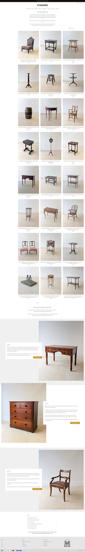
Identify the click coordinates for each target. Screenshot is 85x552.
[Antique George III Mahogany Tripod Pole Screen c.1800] (50, 146)
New (48, 8)
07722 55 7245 (45, 543)
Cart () (80, 3)
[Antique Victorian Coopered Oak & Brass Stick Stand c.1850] (28, 112)
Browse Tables (37, 357)
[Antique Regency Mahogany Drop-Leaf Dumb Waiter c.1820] (73, 79)
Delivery (23, 543)
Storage (35, 8)
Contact (57, 8)
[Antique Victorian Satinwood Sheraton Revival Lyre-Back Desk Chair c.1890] (73, 112)
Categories (44, 8)
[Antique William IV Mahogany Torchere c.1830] (28, 79)
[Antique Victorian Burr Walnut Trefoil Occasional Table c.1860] (73, 247)
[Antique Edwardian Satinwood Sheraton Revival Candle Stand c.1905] (50, 281)
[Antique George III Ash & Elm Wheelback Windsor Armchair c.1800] (73, 213)
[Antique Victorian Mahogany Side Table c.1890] (73, 180)
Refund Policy (24, 544)
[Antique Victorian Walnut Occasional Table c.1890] (73, 146)
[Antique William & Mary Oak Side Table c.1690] (50, 45)
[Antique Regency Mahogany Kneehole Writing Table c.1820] (28, 180)
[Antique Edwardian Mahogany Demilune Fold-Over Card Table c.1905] (50, 112)
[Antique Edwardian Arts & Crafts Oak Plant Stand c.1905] (28, 213)
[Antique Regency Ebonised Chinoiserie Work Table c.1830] (28, 146)
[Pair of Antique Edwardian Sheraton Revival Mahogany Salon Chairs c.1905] (28, 247)
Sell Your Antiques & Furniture (26, 541)
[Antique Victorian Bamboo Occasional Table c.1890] (73, 45)
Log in (77, 3)
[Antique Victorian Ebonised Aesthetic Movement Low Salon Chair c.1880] (28, 45)
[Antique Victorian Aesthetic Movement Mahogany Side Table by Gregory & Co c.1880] (73, 281)
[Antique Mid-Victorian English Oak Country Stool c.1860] (50, 79)
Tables (32, 8)
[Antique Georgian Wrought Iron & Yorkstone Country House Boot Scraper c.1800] (28, 281)
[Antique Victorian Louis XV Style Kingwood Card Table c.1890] (50, 213)
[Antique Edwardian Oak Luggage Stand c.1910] (50, 180)
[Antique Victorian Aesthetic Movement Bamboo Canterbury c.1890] (50, 247)
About (54, 8)
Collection (28, 8)
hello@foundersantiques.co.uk (47, 541)
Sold (51, 8)
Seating (39, 8)
